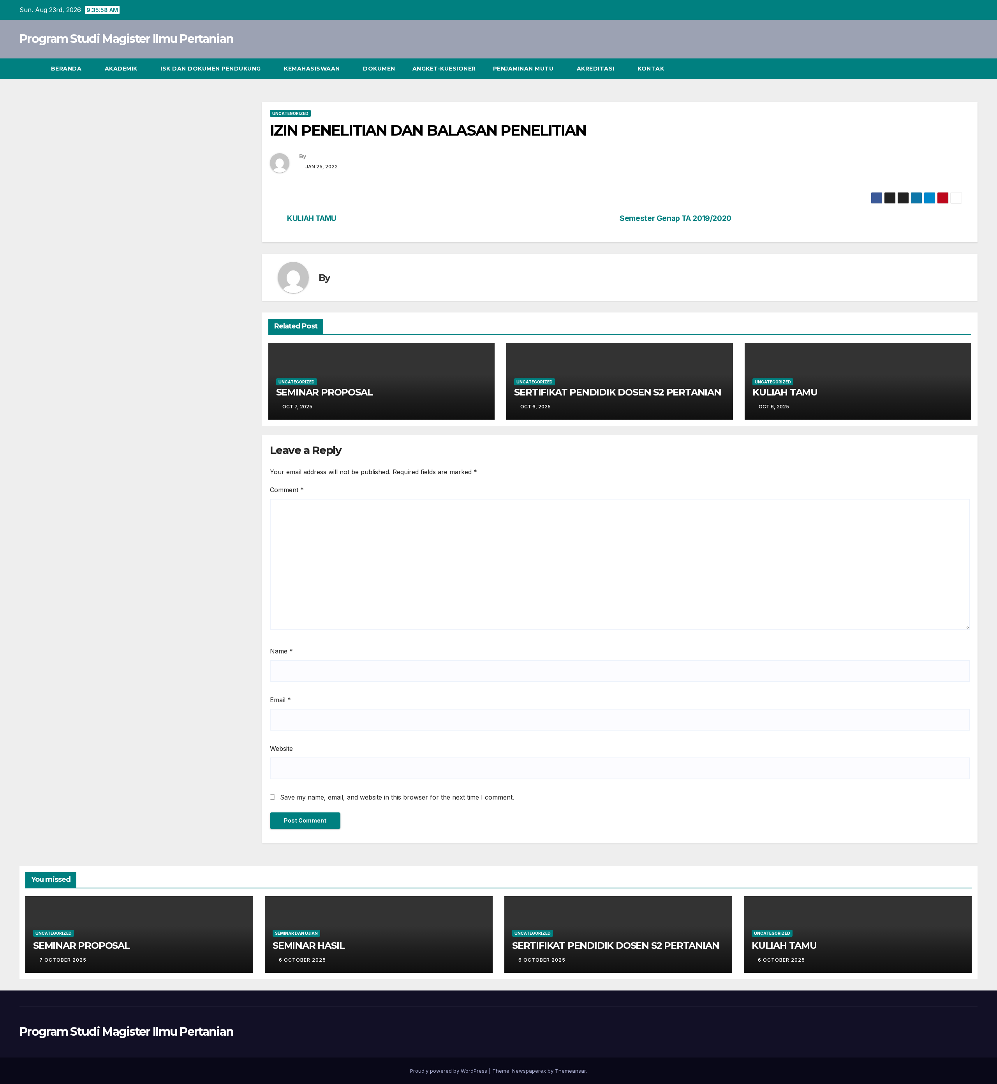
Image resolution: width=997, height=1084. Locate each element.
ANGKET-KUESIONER (444, 68)
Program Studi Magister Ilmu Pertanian (126, 39)
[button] (957, 68)
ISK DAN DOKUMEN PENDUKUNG (211, 68)
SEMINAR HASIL (308, 945)
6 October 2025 (303, 960)
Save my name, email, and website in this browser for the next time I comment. (397, 797)
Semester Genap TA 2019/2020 (675, 218)
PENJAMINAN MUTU (524, 68)
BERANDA (67, 68)
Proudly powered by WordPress (449, 1071)
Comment (287, 490)
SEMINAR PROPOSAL (324, 392)
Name (281, 651)
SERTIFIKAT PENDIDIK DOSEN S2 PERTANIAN (617, 392)
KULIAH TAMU (311, 218)
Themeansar (570, 1071)
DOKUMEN (379, 68)
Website (281, 748)
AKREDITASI (597, 68)
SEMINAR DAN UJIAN (296, 933)
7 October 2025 (63, 960)
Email (280, 700)
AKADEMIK (122, 68)
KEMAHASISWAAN (313, 68)
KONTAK (651, 68)
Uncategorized (290, 113)
